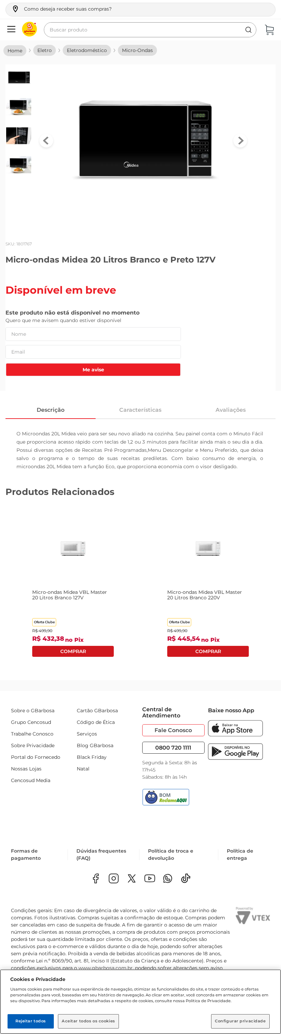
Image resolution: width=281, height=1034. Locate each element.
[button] (61, 9)
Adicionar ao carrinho (73, 651)
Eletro (44, 50)
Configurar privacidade (240, 1021)
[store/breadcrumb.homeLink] (14, 50)
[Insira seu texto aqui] (167, 879)
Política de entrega (240, 854)
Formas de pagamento (26, 854)
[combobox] (150, 29)
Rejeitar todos (30, 1021)
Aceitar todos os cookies (88, 1021)
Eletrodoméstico (87, 50)
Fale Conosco (173, 730)
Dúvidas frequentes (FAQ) (101, 854)
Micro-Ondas (137, 50)
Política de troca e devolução (170, 854)
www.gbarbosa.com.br (105, 968)
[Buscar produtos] (248, 30)
